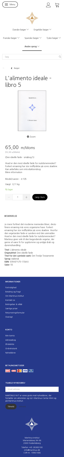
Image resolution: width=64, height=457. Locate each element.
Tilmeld (11, 407)
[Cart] (57, 4)
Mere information (13, 172)
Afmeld (22, 407)
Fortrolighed (10, 287)
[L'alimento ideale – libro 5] (32, 111)
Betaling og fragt (13, 292)
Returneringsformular (15, 313)
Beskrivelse (10, 216)
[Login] (48, 4)
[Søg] (60, 56)
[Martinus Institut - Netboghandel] (32, 18)
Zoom (33, 137)
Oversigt (9, 317)
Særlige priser (11, 308)
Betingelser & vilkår (13, 304)
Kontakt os (10, 300)
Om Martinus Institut (14, 296)
